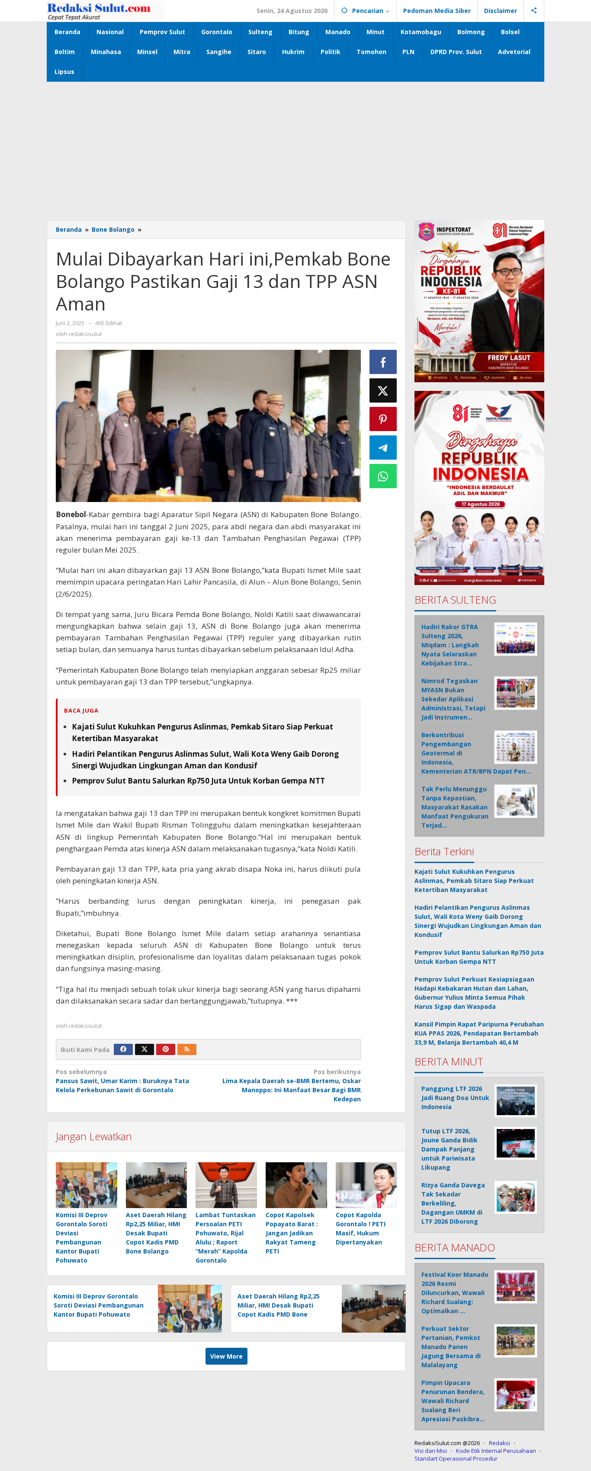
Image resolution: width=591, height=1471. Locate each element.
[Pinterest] (165, 1049)
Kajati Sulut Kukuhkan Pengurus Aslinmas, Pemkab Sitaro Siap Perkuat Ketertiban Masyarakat (474, 880)
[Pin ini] (383, 419)
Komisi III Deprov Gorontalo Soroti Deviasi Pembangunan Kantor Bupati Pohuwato (99, 1305)
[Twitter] (144, 1049)
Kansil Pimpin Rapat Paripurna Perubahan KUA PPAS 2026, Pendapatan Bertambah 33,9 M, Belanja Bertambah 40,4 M (479, 1033)
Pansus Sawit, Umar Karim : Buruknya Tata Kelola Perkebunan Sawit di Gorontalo (122, 1081)
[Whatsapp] (383, 476)
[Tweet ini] (383, 390)
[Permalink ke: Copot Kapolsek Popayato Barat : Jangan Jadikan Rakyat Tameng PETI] (296, 1185)
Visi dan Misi (430, 1451)
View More (226, 1356)
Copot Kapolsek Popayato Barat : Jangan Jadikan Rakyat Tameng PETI (292, 1233)
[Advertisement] (295, 146)
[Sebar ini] (383, 362)
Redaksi (499, 1443)
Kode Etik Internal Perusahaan (496, 1451)
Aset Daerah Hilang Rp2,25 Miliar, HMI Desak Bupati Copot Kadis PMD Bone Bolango (156, 1233)
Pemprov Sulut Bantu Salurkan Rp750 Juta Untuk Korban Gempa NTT (198, 781)
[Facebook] (123, 1049)
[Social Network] (534, 11)
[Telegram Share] (383, 447)
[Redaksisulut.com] (105, 10)
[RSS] (186, 1049)
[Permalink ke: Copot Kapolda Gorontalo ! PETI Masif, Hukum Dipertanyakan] (366, 1185)
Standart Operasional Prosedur (456, 1458)
